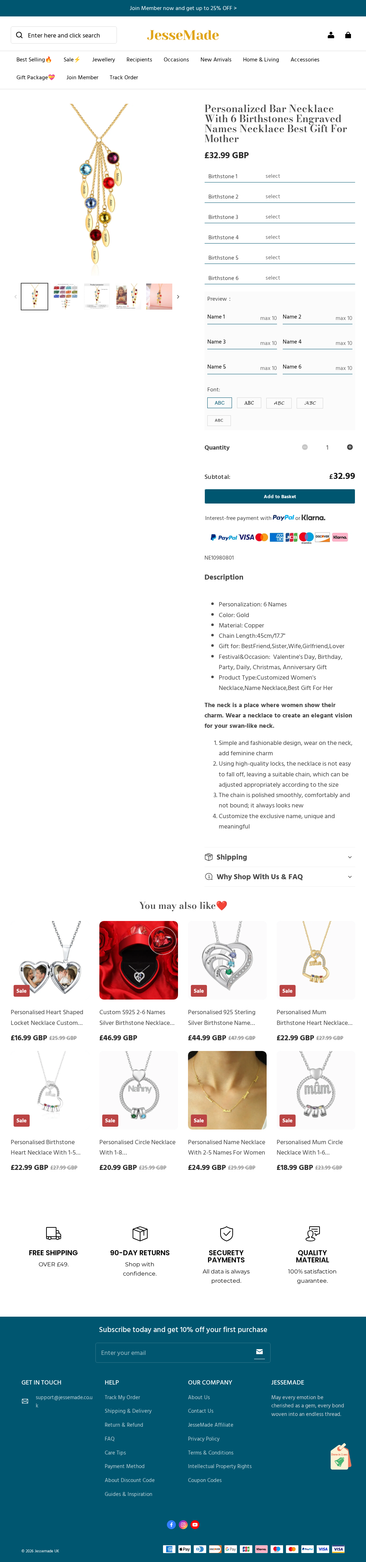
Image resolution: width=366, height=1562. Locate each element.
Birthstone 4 (223, 237)
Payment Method (125, 1466)
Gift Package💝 (35, 77)
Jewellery (103, 59)
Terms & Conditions (210, 1452)
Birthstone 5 (223, 257)
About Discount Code (130, 1480)
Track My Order (122, 1397)
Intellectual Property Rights (220, 1466)
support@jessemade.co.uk (64, 1401)
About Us (199, 1397)
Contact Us (200, 1411)
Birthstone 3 (223, 216)
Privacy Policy (203, 1439)
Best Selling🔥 (34, 59)
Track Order (124, 77)
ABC (219, 403)
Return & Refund (124, 1425)
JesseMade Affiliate (210, 1425)
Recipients (139, 59)
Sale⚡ (72, 59)
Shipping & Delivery (128, 1411)
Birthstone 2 (223, 196)
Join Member (82, 77)
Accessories (305, 59)
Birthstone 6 (223, 278)
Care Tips (115, 1452)
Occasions (176, 59)
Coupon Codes (205, 1480)
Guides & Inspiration (128, 1494)
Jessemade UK (47, 1551)
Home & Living (261, 59)
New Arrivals (216, 59)
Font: (213, 389)
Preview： (220, 298)
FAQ (110, 1439)
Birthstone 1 (222, 176)
